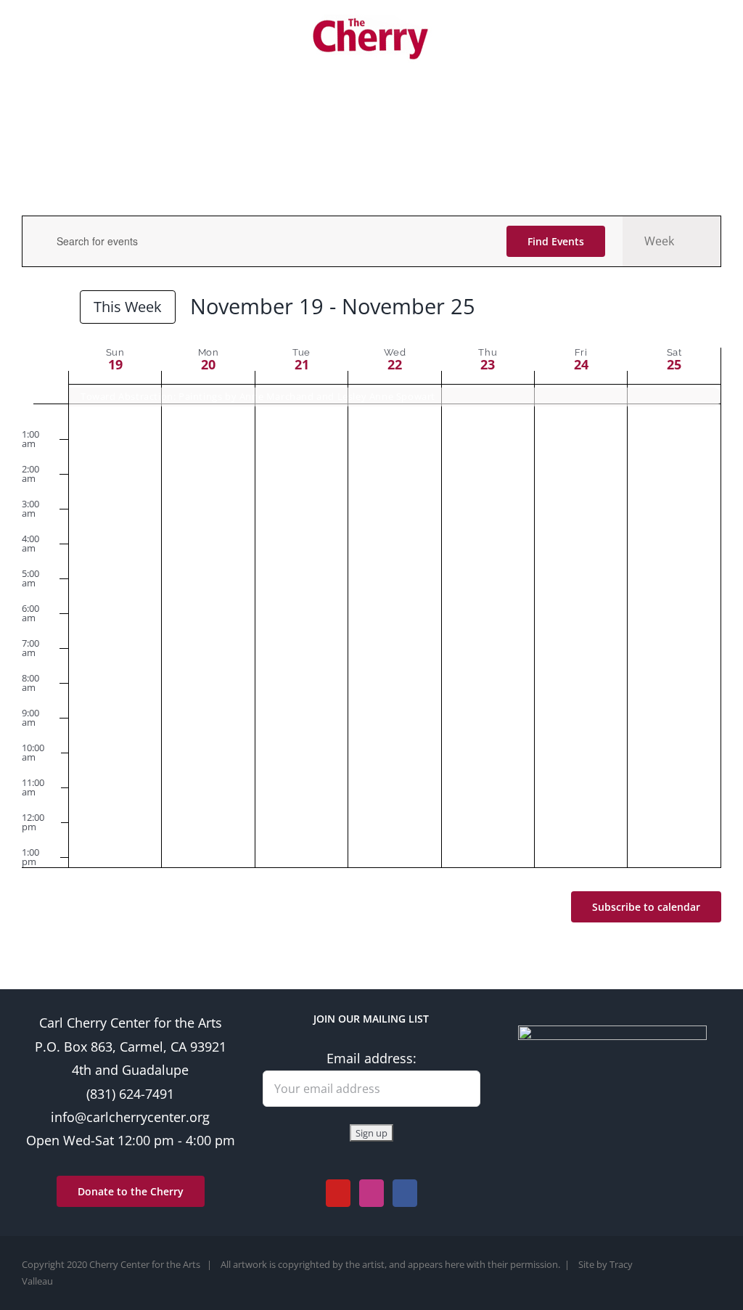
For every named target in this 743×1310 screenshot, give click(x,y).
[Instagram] (371, 1193)
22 (394, 364)
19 (115, 364)
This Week (128, 306)
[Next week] (56, 308)
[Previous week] (30, 308)
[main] (371, 581)
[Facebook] (405, 1193)
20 (208, 364)
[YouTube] (338, 1193)
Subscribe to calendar (646, 907)
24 (581, 364)
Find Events (556, 241)
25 (674, 364)
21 (302, 364)
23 (487, 364)
